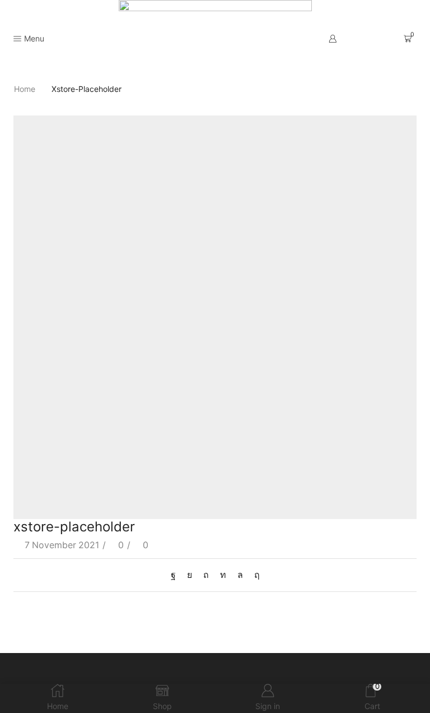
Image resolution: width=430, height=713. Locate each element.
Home (24, 89)
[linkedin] (223, 575)
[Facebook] (176, 575)
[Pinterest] (206, 575)
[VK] (189, 575)
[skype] (254, 575)
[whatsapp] (240, 575)
